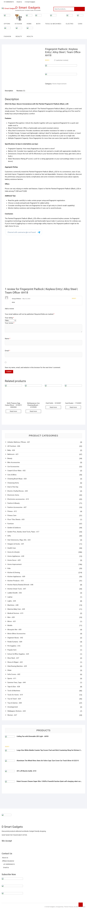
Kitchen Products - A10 (15, 581)
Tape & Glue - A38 (13, 687)
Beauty (9, 458)
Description (9, 91)
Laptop (9, 597)
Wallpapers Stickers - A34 (16, 711)
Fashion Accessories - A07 (16, 507)
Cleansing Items (13, 483)
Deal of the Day (12, 487)
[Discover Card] (22, 846)
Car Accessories (13, 467)
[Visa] (10, 846)
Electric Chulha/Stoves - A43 (17, 491)
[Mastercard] (7, 846)
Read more (13, 411)
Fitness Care (11, 515)
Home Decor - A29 (13, 560)
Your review (9, 323)
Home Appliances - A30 (15, 556)
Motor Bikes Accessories (16, 634)
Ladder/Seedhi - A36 (14, 593)
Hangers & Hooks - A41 (15, 544)
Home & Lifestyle (13, 552)
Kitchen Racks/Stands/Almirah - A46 (20, 585)
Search (79, 9)
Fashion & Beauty (13, 503)
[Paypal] (14, 846)
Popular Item (11, 650)
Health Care (11, 548)
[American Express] (3, 846)
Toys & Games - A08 (14, 703)
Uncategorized (12, 707)
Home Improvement (59, 84)
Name (7, 339)
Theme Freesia (68, 907)
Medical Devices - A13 (15, 613)
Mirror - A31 (11, 621)
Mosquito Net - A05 (14, 630)
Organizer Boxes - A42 (15, 638)
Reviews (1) (21, 91)
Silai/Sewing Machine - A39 (17, 666)
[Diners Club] (18, 846)
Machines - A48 (12, 605)
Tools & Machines (13, 691)
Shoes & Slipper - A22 (15, 662)
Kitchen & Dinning (13, 572)
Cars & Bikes (11, 475)
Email (7, 351)
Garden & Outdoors (14, 528)
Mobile (9, 625)
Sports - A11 (11, 678)
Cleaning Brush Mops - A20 (17, 479)
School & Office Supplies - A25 (18, 654)
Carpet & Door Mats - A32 (16, 471)
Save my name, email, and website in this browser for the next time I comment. (33, 367)
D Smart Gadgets (30, 2)
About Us (5, 858)
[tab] (9, 91)
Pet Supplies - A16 (13, 646)
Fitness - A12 (12, 511)
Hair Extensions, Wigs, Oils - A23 (18, 540)
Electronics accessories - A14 (18, 499)
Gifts (9, 536)
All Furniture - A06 (13, 446)
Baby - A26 (11, 450)
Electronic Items (13, 495)
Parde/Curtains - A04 (14, 642)
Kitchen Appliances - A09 (16, 576)
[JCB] (29, 846)
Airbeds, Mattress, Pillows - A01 (18, 442)
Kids (9, 568)
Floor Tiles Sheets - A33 (15, 519)
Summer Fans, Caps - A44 (16, 682)
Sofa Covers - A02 (13, 674)
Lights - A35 (11, 601)
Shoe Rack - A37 (13, 658)
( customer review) (61, 60)
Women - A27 (12, 715)
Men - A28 (11, 617)
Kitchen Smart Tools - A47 (16, 589)
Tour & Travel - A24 (14, 699)
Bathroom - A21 (12, 454)
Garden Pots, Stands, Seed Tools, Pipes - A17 (23, 532)
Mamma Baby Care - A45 (16, 609)
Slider (9, 670)
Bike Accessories (13, 462)
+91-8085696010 (8, 2)
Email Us (19, 2)
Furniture (10, 524)
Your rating (9, 318)
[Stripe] (26, 846)
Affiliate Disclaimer (8, 861)
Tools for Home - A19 (15, 695)
